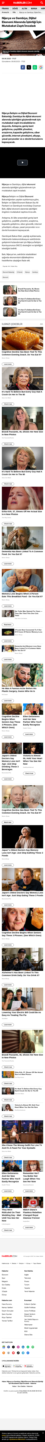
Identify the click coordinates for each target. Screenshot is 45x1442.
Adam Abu (14, 266)
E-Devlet (19, 272)
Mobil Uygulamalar (31, 1328)
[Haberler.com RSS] (4, 1353)
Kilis (14, 12)
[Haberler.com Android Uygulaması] (18, 1366)
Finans (26, 1281)
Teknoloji (27, 1278)
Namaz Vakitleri (7, 1307)
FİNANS (5, 8)
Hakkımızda (5, 1263)
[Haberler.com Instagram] (18, 1347)
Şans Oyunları (7, 1314)
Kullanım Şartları (30, 1304)
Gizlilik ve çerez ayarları (11, 1391)
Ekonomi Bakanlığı (8, 272)
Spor (3, 1278)
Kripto (4, 1288)
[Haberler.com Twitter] (13, 1347)
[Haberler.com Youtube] (13, 1353)
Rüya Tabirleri (7, 1317)
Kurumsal (28, 1300)
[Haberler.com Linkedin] (23, 1347)
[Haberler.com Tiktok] (18, 1353)
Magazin (5, 1281)
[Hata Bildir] (23, 1391)
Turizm (26, 1285)
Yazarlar (27, 1288)
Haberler (5, 1271)
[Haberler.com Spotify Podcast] (33, 1347)
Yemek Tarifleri (7, 1321)
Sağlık (26, 1275)
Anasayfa (5, 12)
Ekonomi (5, 277)
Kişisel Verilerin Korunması (29, 1315)
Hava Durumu (7, 1304)
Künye (28, 1263)
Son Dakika (6, 1285)
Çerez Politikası (29, 1311)
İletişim (21, 1263)
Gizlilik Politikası (30, 1307)
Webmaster (28, 1325)
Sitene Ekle (28, 1335)
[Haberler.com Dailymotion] (28, 1353)
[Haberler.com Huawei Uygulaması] (29, 1366)
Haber (14, 1386)
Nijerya (27, 272)
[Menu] (3, 2)
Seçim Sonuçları (8, 1311)
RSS (25, 1331)
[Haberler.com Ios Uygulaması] (7, 1366)
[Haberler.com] (9, 1256)
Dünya (4, 1295)
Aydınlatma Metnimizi (17, 1439)
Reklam (14, 1263)
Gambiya (35, 272)
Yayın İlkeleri (37, 1263)
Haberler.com (7, 1300)
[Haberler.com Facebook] (8, 1347)
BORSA (34, 8)
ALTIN (24, 8)
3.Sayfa (4, 1291)
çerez (4, 1435)
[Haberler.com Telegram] (23, 1353)
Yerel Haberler (29, 1291)
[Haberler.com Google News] (4, 1347)
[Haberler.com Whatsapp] (28, 1347)
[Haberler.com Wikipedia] (8, 1353)
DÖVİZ (15, 8)
